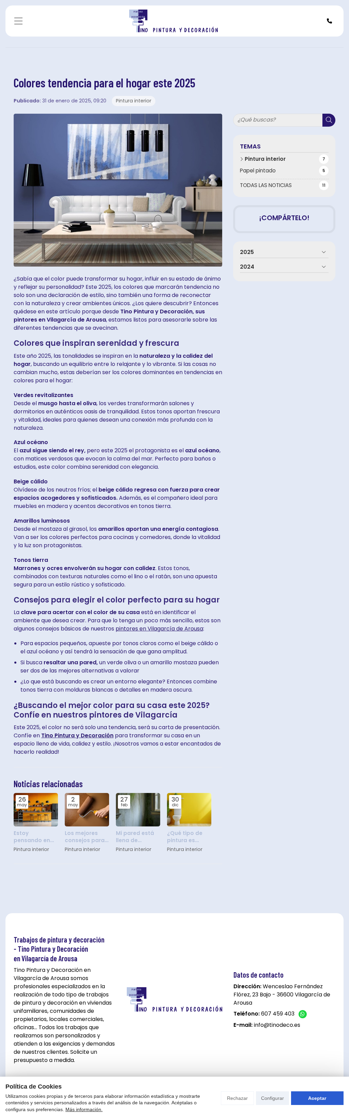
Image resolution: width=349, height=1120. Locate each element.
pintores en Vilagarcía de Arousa (159, 629)
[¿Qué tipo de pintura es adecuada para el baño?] (189, 809)
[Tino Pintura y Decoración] (173, 21)
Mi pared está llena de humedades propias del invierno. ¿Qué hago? (135, 837)
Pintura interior (133, 100)
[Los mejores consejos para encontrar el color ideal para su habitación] (87, 809)
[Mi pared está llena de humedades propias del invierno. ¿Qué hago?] (138, 809)
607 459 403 (277, 1014)
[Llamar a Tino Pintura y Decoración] (329, 20)
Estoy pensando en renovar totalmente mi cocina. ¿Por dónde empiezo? (34, 837)
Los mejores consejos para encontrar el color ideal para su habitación (87, 837)
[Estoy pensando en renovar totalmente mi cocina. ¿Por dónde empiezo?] (36, 809)
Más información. (84, 1109)
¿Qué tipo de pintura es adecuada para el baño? (189, 837)
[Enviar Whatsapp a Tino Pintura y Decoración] (303, 1014)
